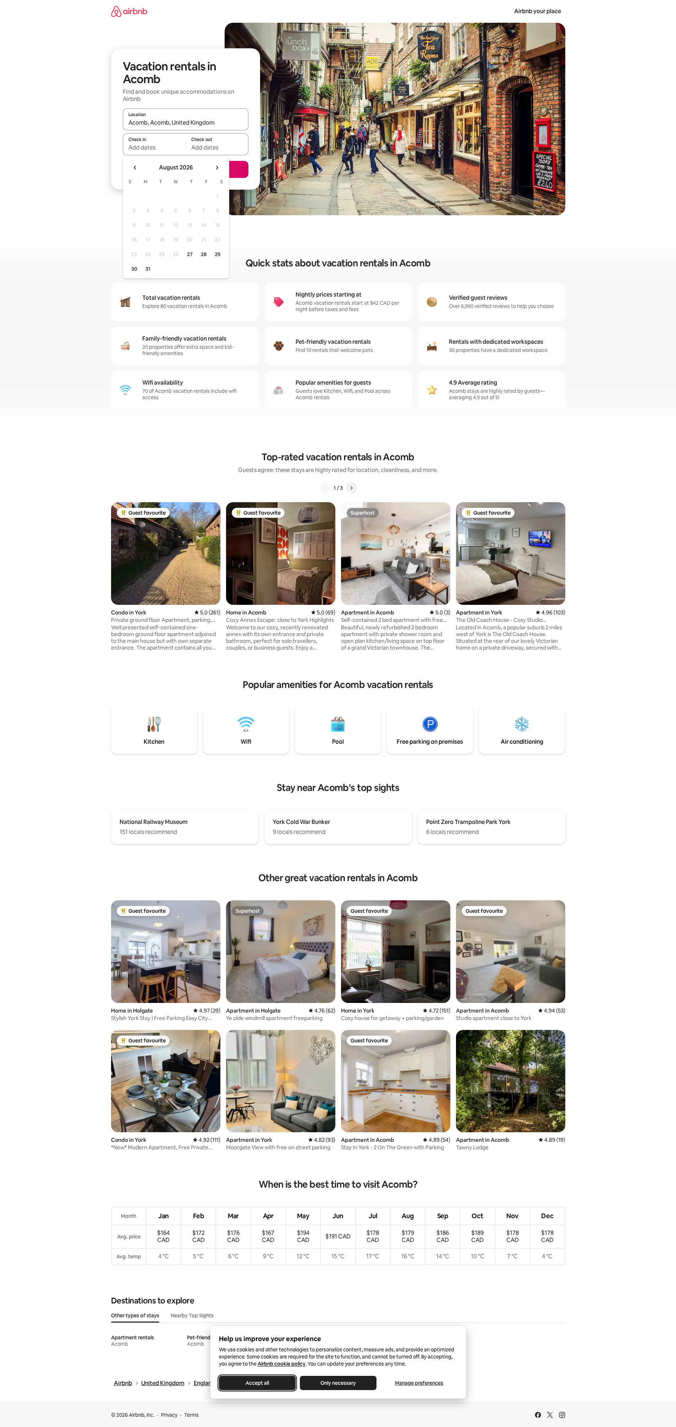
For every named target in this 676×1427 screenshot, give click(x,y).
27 (190, 254)
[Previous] (325, 488)
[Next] (351, 488)
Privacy (169, 1415)
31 (147, 269)
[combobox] (185, 122)
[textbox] (154, 147)
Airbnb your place (537, 11)
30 (134, 269)
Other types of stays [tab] (135, 1315)
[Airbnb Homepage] (129, 11)
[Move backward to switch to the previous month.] (135, 168)
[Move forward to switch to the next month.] (217, 168)
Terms (191, 1415)
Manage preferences (419, 1383)
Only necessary (338, 1383)
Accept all (257, 1383)
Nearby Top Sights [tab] (192, 1315)
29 (217, 254)
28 (204, 254)
